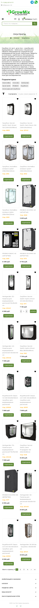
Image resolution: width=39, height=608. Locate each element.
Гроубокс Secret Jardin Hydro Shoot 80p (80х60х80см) (27, 348)
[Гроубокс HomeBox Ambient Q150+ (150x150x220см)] (10, 196)
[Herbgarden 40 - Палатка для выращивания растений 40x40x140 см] (10, 332)
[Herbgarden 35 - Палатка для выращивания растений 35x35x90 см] (10, 282)
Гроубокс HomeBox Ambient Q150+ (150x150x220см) (9, 212)
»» (34, 569)
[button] (17, 99)
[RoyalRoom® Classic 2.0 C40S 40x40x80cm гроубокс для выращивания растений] (28, 382)
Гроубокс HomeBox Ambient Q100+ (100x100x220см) (9, 169)
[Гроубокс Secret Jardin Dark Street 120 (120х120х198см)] (10, 109)
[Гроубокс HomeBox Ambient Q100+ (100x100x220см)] (10, 152)
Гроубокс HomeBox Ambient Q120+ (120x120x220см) (27, 169)
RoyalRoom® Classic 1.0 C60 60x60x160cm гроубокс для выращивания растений (10, 400)
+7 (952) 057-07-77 (8, 2)
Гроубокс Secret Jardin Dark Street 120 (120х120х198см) (9, 125)
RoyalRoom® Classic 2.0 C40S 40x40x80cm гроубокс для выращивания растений (28, 400)
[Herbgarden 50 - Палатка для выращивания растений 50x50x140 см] (28, 481)
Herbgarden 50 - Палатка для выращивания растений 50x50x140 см (27, 499)
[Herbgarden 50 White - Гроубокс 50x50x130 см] (28, 530)
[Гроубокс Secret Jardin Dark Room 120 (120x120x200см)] (28, 109)
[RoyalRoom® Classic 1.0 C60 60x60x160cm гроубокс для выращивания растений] (10, 382)
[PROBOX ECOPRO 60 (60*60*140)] (28, 239)
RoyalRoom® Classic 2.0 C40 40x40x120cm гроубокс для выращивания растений (10, 549)
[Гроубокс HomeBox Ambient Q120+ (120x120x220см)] (28, 152)
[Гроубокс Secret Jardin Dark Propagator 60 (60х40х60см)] (28, 431)
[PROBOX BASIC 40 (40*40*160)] (10, 239)
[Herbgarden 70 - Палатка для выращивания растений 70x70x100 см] (10, 431)
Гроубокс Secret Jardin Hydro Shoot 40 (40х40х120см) (27, 299)
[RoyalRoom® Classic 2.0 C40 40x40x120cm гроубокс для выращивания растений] (10, 530)
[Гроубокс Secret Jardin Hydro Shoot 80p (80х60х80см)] (28, 332)
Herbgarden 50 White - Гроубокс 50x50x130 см (28, 547)
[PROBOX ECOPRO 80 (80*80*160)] (10, 481)
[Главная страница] (10, 38)
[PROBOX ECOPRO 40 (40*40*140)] (28, 196)
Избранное (7, 5)
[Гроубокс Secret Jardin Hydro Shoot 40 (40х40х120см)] (28, 282)
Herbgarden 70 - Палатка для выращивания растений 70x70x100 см (10, 449)
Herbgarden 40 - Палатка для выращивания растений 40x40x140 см (10, 350)
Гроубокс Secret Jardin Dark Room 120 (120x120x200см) (28, 125)
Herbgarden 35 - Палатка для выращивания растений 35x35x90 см (9, 301)
